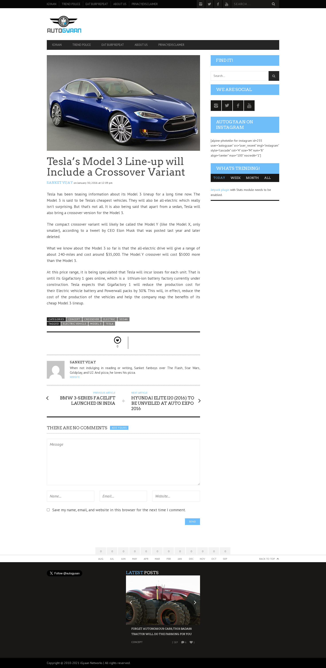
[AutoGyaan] (81, 24)
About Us (119, 4)
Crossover (91, 319)
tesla (109, 323)
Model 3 (96, 323)
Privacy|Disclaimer (145, 4)
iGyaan (51, 4)
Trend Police (71, 4)
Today (219, 178)
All (267, 178)
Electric (109, 319)
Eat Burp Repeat (97, 4)
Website (75, 377)
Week (235, 178)
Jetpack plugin (220, 190)
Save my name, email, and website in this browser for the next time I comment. (119, 509)
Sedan (123, 319)
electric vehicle (74, 323)
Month (252, 178)
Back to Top (267, 558)
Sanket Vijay (60, 183)
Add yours (119, 427)
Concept (74, 319)
